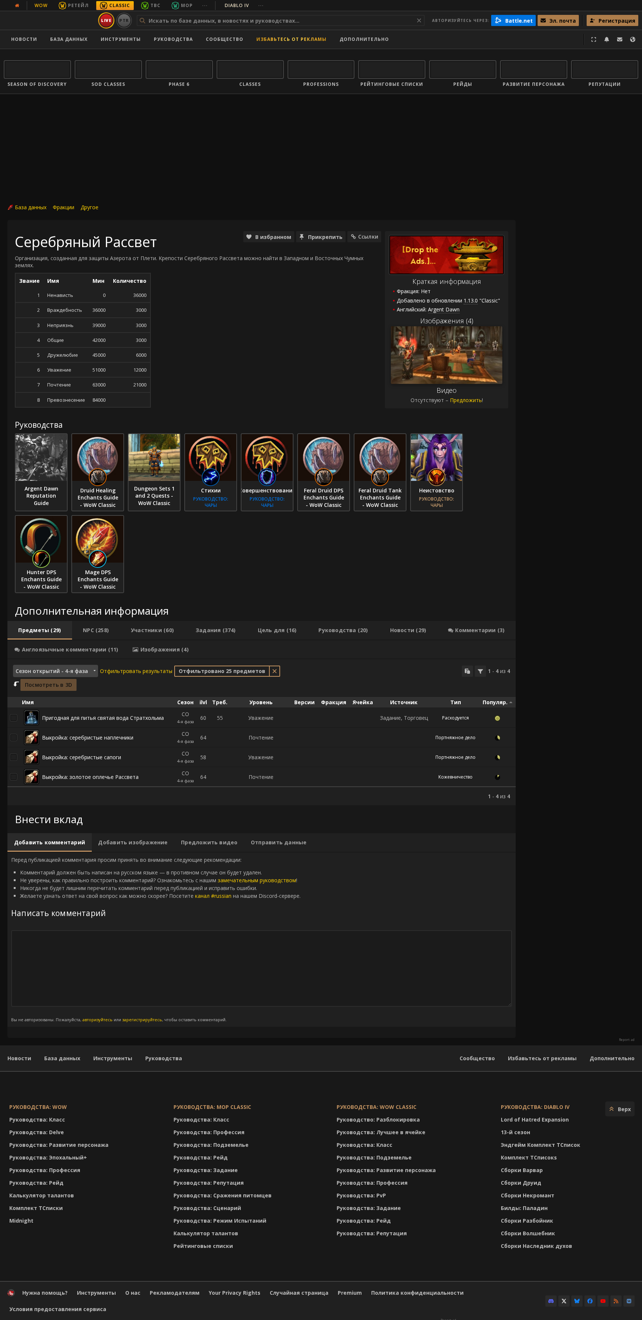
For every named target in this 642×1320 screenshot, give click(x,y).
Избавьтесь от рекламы (291, 39)
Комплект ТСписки (36, 1207)
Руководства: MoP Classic (212, 1106)
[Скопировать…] (467, 671)
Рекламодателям (175, 1292)
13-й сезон (515, 1132)
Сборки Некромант (527, 1195)
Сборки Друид (521, 1182)
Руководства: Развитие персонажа (58, 1144)
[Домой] (49, 20)
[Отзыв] (619, 39)
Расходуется (455, 718)
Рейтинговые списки (203, 1245)
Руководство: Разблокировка (378, 1119)
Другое (89, 207)
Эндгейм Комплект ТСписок (540, 1144)
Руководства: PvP (361, 1195)
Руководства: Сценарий (207, 1207)
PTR (124, 20)
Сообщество (224, 39)
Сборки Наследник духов (536, 1245)
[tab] (39, 630)
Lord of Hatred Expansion (535, 1119)
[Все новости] (17, 5)
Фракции (63, 207)
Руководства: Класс (37, 1119)
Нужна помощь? (45, 1292)
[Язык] (632, 39)
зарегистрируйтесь (142, 1019)
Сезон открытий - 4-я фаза (52, 670)
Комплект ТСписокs (529, 1157)
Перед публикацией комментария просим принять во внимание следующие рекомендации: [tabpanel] (156, 939)
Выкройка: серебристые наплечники (87, 737)
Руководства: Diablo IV (535, 1106)
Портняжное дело (455, 737)
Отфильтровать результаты (136, 670)
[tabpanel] (261, 732)
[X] (564, 1301)
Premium (350, 1292)
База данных (69, 39)
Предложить (466, 400)
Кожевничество (455, 777)
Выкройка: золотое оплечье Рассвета (90, 776)
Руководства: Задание (206, 1170)
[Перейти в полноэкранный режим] (593, 39)
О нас (132, 1292)
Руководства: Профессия (44, 1170)
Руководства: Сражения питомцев (223, 1195)
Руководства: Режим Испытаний (220, 1220)
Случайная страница (299, 1292)
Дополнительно (612, 1058)
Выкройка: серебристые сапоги (81, 757)
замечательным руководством (257, 880)
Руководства (173, 39)
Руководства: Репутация (209, 1182)
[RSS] (616, 1301)
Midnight (21, 1220)
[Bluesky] (577, 1301)
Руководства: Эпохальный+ (48, 1157)
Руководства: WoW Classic (376, 1106)
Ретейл (78, 5)
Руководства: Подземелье (211, 1144)
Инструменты (112, 1058)
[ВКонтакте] (629, 1301)
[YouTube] (603, 1301)
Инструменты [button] (121, 39)
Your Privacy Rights (234, 1292)
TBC (155, 5)
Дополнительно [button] (364, 39)
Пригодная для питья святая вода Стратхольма (103, 717)
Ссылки (368, 236)
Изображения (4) (446, 320)
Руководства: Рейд (36, 1182)
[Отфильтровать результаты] (480, 671)
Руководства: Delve (36, 1132)
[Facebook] (590, 1301)
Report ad (627, 1040)
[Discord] (551, 1301)
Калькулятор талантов (41, 1195)
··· (205, 5)
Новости (24, 39)
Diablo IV (244, 5)
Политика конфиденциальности (417, 1292)
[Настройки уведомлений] (606, 39)
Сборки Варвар (522, 1170)
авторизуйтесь (97, 1019)
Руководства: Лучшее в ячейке (381, 1132)
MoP (187, 5)
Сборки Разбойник (527, 1220)
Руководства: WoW (38, 1106)
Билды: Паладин (524, 1207)
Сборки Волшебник (528, 1233)
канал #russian (213, 895)
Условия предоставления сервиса (57, 1309)
